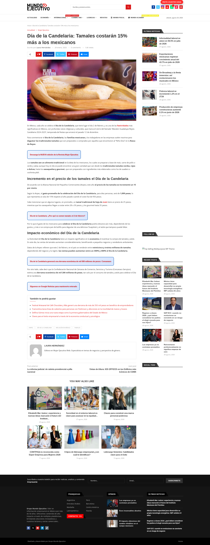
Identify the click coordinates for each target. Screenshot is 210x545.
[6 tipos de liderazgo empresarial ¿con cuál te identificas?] (81, 437)
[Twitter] (158, 7)
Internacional (61, 16)
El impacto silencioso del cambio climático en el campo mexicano (129, 523)
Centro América (92, 507)
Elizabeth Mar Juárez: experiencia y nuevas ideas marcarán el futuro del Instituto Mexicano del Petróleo (151, 286)
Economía (45, 17)
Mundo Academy (137, 16)
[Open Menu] (181, 7)
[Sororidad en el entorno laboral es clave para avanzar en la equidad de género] (81, 398)
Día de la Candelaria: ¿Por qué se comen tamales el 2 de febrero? (57, 216)
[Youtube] (167, 7)
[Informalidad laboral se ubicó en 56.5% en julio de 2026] (149, 42)
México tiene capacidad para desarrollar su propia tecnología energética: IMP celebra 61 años (173, 286)
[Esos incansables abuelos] (112, 513)
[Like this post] (39, 54)
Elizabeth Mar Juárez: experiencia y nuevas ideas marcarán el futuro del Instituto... (44, 416)
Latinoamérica (72, 511)
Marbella (70, 507)
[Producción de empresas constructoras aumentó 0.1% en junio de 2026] (149, 110)
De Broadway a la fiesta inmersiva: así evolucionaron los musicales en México (170, 77)
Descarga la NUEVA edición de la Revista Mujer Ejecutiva (54, 155)
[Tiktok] (176, 7)
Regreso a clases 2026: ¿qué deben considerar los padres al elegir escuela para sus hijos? (151, 317)
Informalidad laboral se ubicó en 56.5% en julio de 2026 (169, 41)
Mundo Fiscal (118, 17)
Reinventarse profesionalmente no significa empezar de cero (172, 348)
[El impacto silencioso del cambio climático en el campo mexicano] (112, 523)
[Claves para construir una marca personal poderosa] (118, 398)
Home (180, 541)
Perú (88, 500)
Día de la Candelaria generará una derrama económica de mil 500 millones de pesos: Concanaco (70, 261)
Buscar (128, 7)
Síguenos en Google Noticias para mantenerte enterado (53, 286)
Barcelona (90, 504)
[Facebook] (153, 7)
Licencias (91, 17)
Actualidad (32, 17)
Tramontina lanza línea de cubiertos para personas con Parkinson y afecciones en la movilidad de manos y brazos (79, 309)
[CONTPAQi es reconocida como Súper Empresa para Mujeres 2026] (44, 437)
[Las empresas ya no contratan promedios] (151, 335)
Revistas (103, 17)
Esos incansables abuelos (130, 511)
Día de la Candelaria (44, 328)
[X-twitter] (33, 528)
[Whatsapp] (172, 7)
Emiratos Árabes (73, 504)
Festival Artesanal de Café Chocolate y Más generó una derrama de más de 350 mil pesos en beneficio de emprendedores (82, 305)
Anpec (31, 328)
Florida (89, 511)
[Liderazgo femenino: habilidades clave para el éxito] (118, 437)
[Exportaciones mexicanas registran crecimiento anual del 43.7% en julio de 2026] (149, 58)
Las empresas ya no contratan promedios (151, 346)
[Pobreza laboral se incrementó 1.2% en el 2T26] (149, 95)
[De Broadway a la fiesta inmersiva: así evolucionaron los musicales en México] (149, 76)
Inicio (29, 25)
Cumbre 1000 (76, 17)
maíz (105, 202)
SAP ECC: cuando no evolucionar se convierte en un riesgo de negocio (173, 316)
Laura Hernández (43, 47)
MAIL (80, 516)
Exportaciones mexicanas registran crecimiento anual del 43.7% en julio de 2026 (169, 58)
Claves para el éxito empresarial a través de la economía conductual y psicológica (66, 316)
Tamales (77, 328)
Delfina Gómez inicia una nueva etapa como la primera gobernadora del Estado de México (69, 312)
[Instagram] (162, 7)
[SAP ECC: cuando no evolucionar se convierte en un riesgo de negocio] (173, 303)
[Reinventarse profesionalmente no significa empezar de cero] (173, 335)
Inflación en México (63, 328)
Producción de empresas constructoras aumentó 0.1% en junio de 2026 (171, 110)
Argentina (71, 500)
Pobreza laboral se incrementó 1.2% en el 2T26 (169, 94)
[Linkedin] (42, 528)
